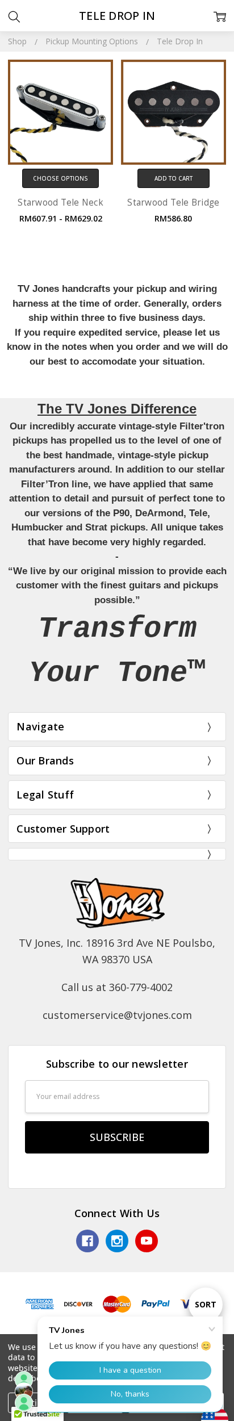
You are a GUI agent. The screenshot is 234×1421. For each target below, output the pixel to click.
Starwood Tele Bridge (173, 202)
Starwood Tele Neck (60, 202)
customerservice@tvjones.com (117, 1015)
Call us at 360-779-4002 (117, 987)
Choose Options (60, 178)
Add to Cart (173, 178)
